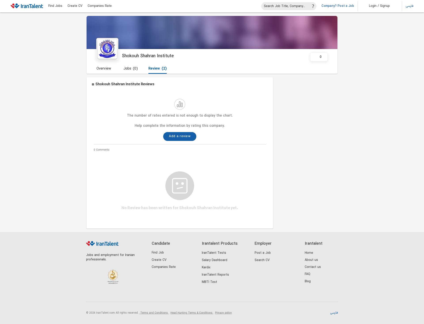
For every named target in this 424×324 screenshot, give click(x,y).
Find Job (158, 252)
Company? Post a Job (338, 6)
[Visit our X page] (108, 294)
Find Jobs (55, 6)
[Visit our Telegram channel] (117, 294)
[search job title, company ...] (313, 6)
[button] (376, 6)
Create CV (75, 6)
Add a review (180, 136)
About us (311, 260)
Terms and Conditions (154, 313)
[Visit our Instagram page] (99, 294)
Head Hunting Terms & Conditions (191, 313)
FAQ (307, 274)
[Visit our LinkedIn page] (90, 294)
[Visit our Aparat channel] (126, 294)
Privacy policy (223, 313)
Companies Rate (100, 6)
